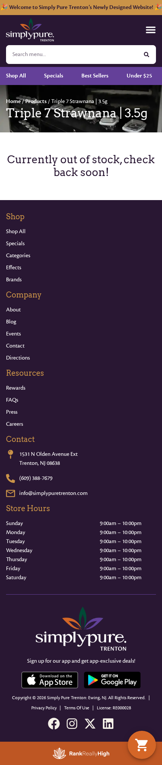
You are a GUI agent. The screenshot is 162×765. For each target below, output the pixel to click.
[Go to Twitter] (90, 724)
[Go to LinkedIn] (108, 724)
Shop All (16, 231)
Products (36, 101)
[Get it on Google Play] (112, 680)
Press (11, 412)
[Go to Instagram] (72, 724)
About (13, 309)
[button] (150, 29)
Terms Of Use (76, 708)
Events (13, 333)
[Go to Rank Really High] (81, 753)
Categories (18, 255)
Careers (14, 424)
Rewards (15, 388)
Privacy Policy (44, 708)
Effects (13, 267)
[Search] (147, 55)
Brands (13, 279)
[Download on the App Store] (49, 680)
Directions (18, 357)
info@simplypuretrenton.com (53, 493)
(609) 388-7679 (35, 478)
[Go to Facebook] (54, 724)
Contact (15, 345)
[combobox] (72, 55)
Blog (11, 321)
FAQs (12, 400)
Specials (15, 243)
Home (13, 101)
